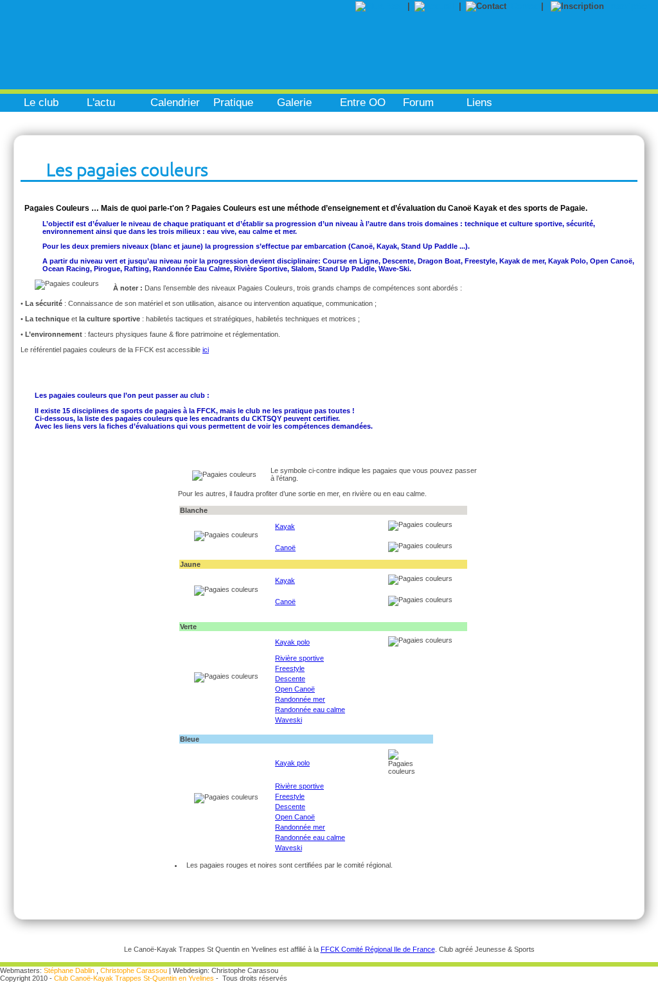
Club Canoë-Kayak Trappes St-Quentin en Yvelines (134, 978)
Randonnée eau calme (310, 709)
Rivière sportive (299, 658)
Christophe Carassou (133, 970)
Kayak (285, 526)
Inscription (630, 6)
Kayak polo (292, 642)
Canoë (285, 547)
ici (205, 349)
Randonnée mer (300, 699)
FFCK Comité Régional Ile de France (378, 949)
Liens (479, 102)
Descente (290, 679)
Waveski (288, 720)
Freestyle (290, 668)
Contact (526, 6)
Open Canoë (295, 689)
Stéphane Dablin (69, 970)
